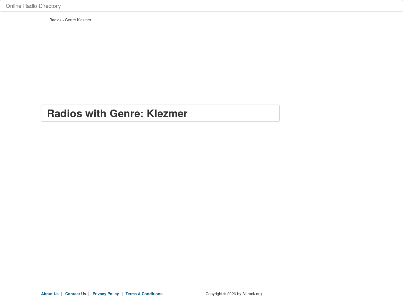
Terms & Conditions (144, 293)
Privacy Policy (106, 293)
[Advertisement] (160, 66)
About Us (50, 293)
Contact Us (75, 293)
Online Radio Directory (33, 6)
